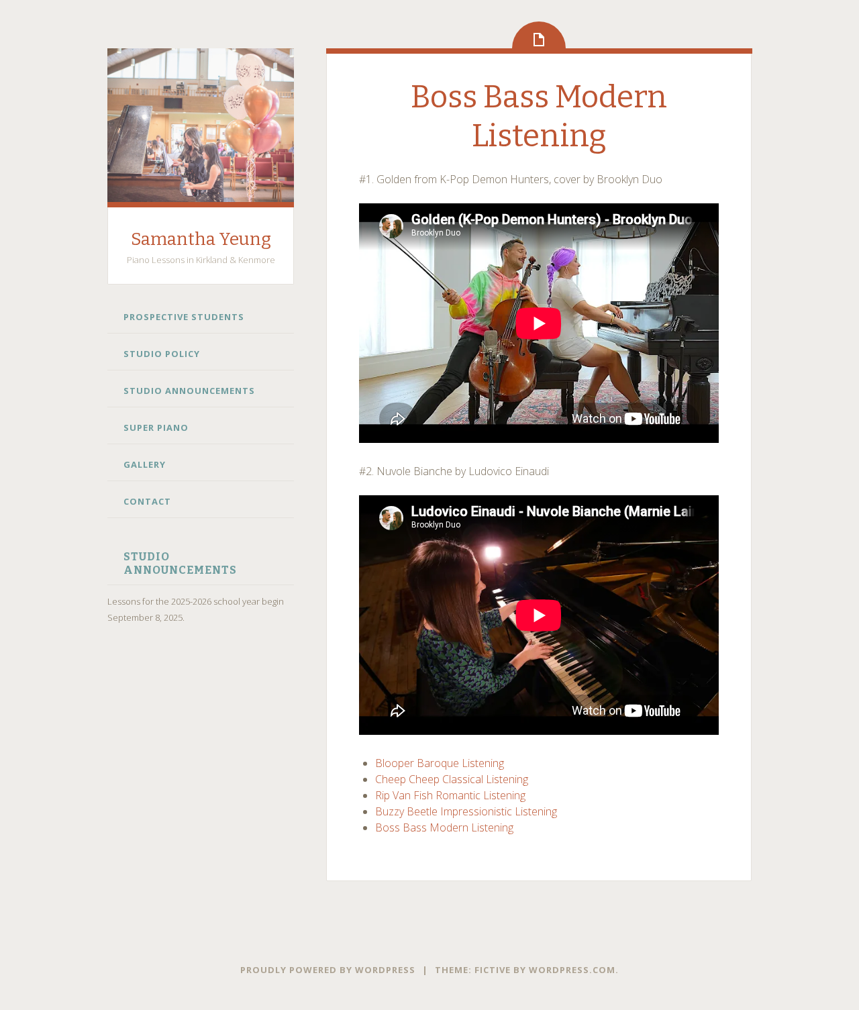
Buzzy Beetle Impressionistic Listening (466, 811)
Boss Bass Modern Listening (444, 827)
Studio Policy (161, 354)
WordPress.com (572, 970)
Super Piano (156, 427)
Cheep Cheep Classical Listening (451, 779)
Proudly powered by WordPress (327, 970)
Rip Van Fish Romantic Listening (450, 795)
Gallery (144, 464)
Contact (147, 501)
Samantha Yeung (201, 239)
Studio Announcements (189, 391)
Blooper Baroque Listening (439, 763)
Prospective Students (183, 317)
